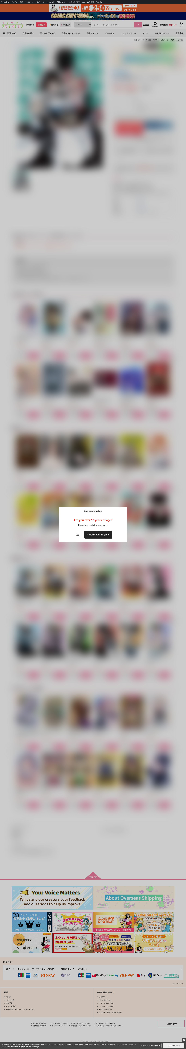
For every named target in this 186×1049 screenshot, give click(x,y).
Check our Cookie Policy (150, 1045)
